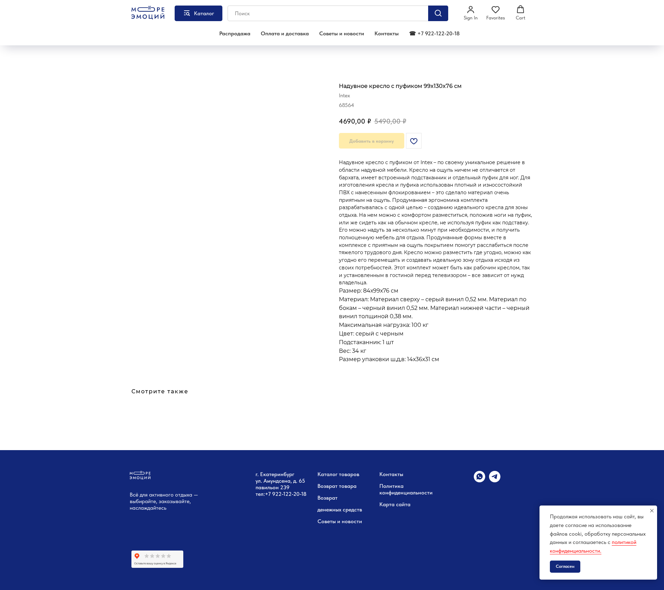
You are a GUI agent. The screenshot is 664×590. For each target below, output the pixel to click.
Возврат (327, 497)
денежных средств (339, 509)
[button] (471, 12)
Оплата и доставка (285, 33)
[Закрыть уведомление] (651, 510)
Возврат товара (337, 486)
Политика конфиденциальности (406, 489)
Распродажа (234, 33)
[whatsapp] (479, 480)
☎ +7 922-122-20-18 (434, 33)
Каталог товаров (338, 474)
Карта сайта (395, 504)
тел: (260, 494)
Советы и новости (341, 33)
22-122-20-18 (290, 494)
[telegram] (494, 480)
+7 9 (270, 494)
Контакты (387, 33)
